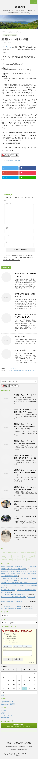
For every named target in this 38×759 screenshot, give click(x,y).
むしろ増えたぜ (10, 640)
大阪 (32, 556)
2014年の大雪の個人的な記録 (10, 578)
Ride (3, 556)
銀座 (24, 559)
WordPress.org (5, 717)
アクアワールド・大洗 (8, 590)
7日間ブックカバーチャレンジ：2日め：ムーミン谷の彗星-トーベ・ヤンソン (25, 472)
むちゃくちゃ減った (11, 634)
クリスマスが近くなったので (25, 350)
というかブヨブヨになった (13, 642)
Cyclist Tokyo (28, 608)
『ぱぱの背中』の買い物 (13, 160)
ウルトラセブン (17, 556)
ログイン (3, 710)
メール (8, 235)
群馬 (15, 559)
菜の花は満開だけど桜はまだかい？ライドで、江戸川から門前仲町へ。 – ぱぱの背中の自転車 (18, 573)
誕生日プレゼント (21, 337)
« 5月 (3, 695)
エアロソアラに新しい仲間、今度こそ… (22, 370)
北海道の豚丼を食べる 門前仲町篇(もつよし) (14, 566)
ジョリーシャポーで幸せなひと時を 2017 (13, 594)
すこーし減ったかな (11, 636)
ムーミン (26, 556)
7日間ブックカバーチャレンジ (10, 552)
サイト (8, 242)
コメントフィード (6, 715)
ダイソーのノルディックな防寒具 (11, 606)
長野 (29, 559)
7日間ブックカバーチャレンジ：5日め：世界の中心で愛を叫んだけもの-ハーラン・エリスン (25, 426)
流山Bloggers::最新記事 (8, 704)
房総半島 (4, 559)
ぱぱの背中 (20, 7)
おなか (9, 556)
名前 (7, 228)
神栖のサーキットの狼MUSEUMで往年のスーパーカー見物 (19, 583)
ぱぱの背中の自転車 (7, 702)
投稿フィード (5, 713)
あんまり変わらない (11, 638)
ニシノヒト (31, 597)
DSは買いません (14, 368)
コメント (8, 203)
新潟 (10, 559)
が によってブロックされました (19, 725)
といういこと (7, 47)
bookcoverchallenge (28, 552)
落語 (19, 559)
